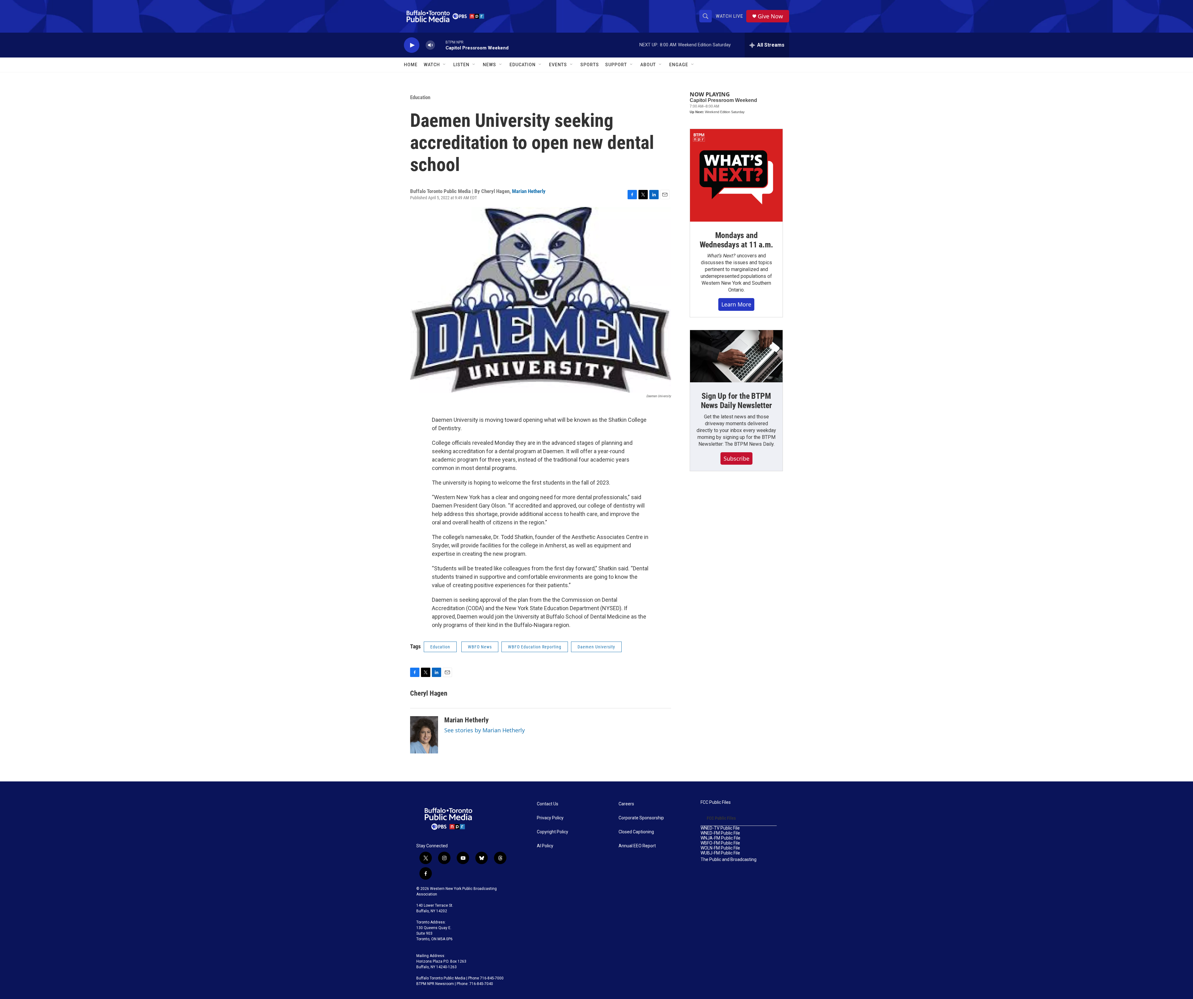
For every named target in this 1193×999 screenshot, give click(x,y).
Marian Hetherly (529, 191)
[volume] (430, 45)
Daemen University (596, 646)
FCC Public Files (716, 802)
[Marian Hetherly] (424, 734)
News (489, 64)
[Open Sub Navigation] (444, 64)
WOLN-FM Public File (720, 848)
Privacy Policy (550, 818)
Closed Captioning (636, 832)
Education (420, 97)
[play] (412, 45)
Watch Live (729, 16)
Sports (589, 64)
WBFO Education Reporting (534, 646)
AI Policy (545, 846)
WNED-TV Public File (720, 828)
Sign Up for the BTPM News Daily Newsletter (736, 400)
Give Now (770, 16)
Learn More (736, 304)
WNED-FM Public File (720, 833)
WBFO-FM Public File (720, 843)
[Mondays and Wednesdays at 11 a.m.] (736, 175)
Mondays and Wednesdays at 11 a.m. (736, 240)
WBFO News (480, 646)
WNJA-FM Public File (720, 838)
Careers (626, 804)
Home (411, 64)
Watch (432, 64)
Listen (461, 64)
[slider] (440, 45)
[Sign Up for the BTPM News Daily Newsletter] (736, 356)
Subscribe (736, 458)
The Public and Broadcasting (728, 859)
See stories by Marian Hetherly (484, 730)
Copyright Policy (552, 832)
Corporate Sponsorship (641, 818)
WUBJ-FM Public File (720, 853)
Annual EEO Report (637, 846)
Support (616, 64)
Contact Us (547, 804)
